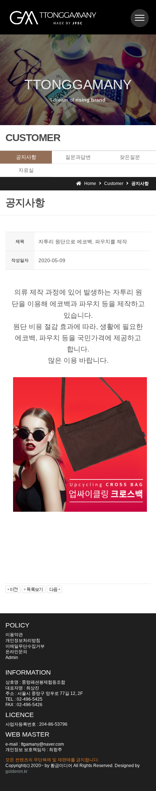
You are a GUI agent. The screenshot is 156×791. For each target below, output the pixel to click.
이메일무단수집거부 (25, 646)
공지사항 (26, 157)
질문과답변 (78, 157)
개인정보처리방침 (22, 640)
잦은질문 (130, 157)
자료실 (26, 170)
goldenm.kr (16, 771)
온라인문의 (16, 651)
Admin (11, 657)
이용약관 (14, 634)
